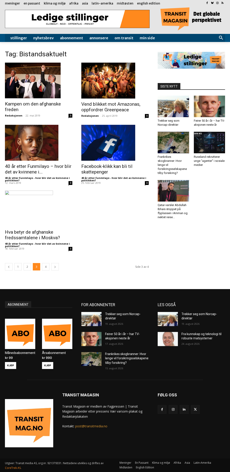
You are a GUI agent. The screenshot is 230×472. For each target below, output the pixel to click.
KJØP (10, 365)
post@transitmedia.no (91, 426)
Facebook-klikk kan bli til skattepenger (107, 169)
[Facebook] (207, 3)
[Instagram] (217, 3)
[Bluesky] (212, 3)
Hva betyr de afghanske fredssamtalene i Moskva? (32, 234)
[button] (221, 38)
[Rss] (222, 3)
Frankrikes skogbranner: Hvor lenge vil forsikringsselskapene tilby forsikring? (126, 358)
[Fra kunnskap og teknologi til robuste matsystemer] (168, 339)
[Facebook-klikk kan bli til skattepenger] (115, 143)
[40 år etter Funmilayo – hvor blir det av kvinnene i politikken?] (38, 143)
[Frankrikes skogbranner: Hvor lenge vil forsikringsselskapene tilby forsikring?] (173, 142)
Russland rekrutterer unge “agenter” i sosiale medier (209, 161)
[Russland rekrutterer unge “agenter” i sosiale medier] (209, 142)
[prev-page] (9, 266)
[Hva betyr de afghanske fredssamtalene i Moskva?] (38, 208)
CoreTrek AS (13, 468)
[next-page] (55, 266)
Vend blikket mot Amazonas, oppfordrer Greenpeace (110, 106)
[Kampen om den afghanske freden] (38, 81)
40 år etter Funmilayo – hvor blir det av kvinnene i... (38, 169)
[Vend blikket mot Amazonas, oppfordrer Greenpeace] (115, 81)
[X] (195, 409)
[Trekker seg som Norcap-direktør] (173, 106)
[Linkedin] (184, 409)
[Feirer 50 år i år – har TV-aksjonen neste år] (209, 106)
